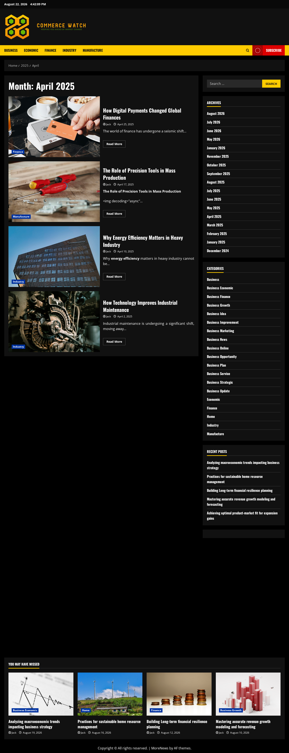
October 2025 (216, 164)
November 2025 (218, 156)
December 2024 (218, 250)
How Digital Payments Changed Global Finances (54, 126)
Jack (108, 124)
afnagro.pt (215, 554)
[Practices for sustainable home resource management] (110, 694)
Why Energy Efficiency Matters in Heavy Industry (54, 256)
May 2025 (213, 207)
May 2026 (213, 139)
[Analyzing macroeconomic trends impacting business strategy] (40, 694)
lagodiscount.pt (219, 581)
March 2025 (215, 224)
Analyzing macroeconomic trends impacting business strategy (34, 724)
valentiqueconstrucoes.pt (227, 641)
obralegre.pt (217, 635)
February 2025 (217, 233)
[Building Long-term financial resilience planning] (179, 694)
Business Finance (218, 296)
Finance (50, 50)
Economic (31, 50)
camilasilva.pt (217, 559)
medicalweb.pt (218, 576)
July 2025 (213, 190)
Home (211, 416)
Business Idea (216, 313)
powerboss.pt (218, 549)
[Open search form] (247, 50)
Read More (115, 145)
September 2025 (218, 173)
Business (11, 50)
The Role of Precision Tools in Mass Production (54, 191)
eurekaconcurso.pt (222, 592)
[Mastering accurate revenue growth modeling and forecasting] (248, 694)
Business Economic (220, 287)
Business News (217, 339)
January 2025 (216, 242)
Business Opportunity (222, 356)
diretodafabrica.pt (221, 603)
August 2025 (215, 182)
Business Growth (218, 305)
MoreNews (159, 748)
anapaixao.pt (217, 565)
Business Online (218, 348)
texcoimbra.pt (218, 646)
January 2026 (216, 147)
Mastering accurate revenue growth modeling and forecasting (243, 724)
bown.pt (213, 597)
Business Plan (216, 365)
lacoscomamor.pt (221, 586)
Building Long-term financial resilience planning (239, 490)
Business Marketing (220, 330)
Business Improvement (223, 322)
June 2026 (214, 130)
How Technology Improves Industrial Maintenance (54, 321)
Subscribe (274, 50)
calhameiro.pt (218, 619)
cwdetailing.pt (218, 630)
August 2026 (216, 113)
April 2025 (214, 216)
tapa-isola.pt (217, 614)
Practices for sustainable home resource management (109, 724)
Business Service (218, 373)
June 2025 (214, 199)
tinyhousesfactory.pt (223, 608)
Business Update (218, 390)
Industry (69, 50)
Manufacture (93, 50)
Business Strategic (220, 382)
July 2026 (213, 122)
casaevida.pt (217, 624)
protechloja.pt (218, 570)
